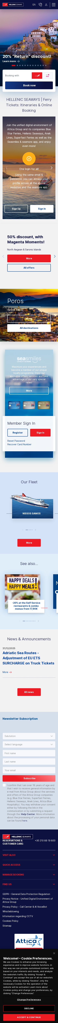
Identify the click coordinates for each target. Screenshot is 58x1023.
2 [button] (17, 65)
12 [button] (43, 65)
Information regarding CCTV (18, 916)
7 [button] (30, 65)
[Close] (54, 953)
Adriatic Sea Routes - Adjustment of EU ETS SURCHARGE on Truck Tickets (28, 658)
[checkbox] (4, 785)
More (5, 672)
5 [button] (25, 65)
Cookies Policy (10, 920)
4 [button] (22, 65)
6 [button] (27, 65)
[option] (29, 47)
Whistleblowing (11, 911)
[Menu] (53, 4)
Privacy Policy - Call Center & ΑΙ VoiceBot (25, 906)
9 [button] (35, 65)
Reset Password (16, 440)
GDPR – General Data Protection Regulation (26, 894)
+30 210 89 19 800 (45, 840)
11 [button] (40, 65)
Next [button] (51, 168)
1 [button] (13, 65)
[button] (29, 736)
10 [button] (38, 65)
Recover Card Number (19, 444)
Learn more (9, 61)
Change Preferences (29, 999)
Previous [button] (6, 168)
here (24, 820)
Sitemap (7, 925)
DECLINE (29, 1008)
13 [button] (45, 65)
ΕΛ (34, 4)
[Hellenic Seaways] (13, 4)
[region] (29, 986)
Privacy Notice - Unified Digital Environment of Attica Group (28, 900)
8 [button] (33, 65)
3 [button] (20, 65)
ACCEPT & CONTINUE (29, 1017)
